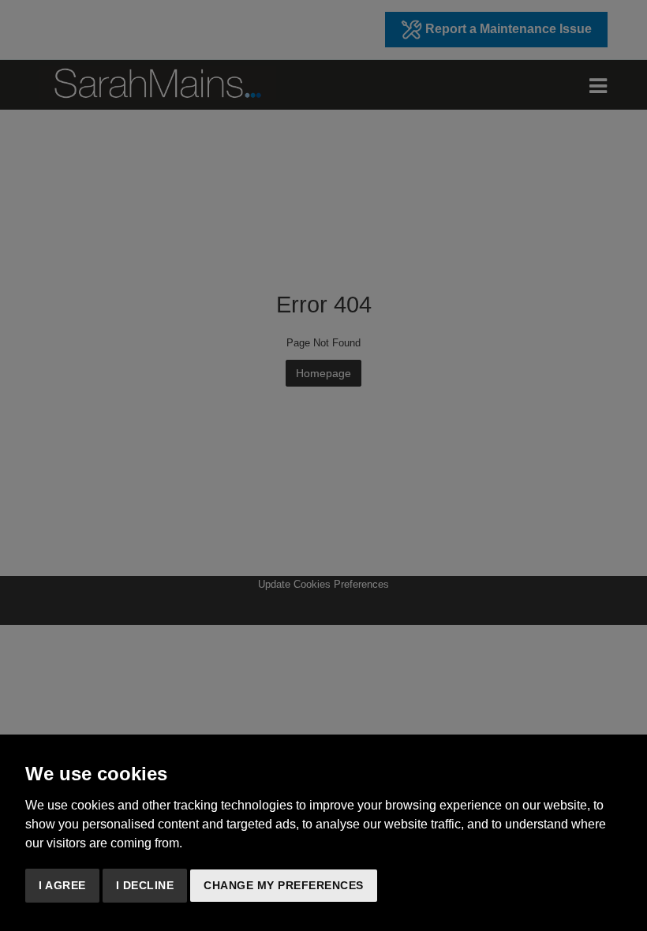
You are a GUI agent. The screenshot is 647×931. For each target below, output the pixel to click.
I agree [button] (62, 885)
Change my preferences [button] (284, 885)
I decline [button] (145, 885)
